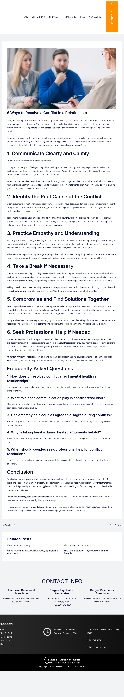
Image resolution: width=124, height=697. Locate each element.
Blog (2, 644)
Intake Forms (6, 637)
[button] (59, 17)
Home (3, 629)
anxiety (45, 387)
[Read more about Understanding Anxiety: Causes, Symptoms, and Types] (18, 545)
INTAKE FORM (70, 17)
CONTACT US (95, 17)
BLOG (82, 17)
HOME (25, 17)
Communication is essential (19, 160)
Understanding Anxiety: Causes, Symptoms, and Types (33, 551)
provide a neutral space (87, 343)
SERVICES (53, 17)
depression (59, 387)
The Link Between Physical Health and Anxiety (86, 551)
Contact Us (5, 640)
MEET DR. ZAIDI (38, 17)
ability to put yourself (30, 240)
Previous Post (10, 525)
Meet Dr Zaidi (6, 633)
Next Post (115, 525)
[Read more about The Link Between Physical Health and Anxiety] (77, 545)
